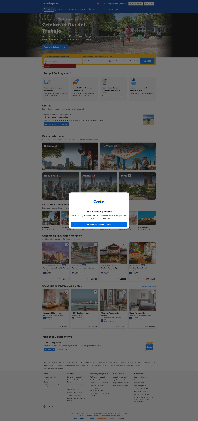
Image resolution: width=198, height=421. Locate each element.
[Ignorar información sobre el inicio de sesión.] (126, 195)
